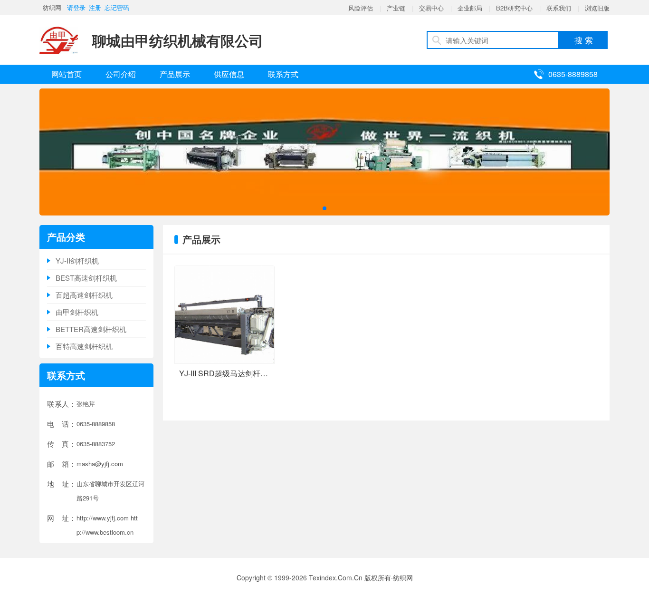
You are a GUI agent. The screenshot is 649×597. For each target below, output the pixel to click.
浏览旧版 (597, 7)
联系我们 (558, 7)
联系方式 (283, 74)
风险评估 (360, 7)
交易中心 (431, 7)
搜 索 (583, 40)
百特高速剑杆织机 (84, 346)
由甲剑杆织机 (77, 312)
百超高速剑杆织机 (84, 295)
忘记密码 (117, 7)
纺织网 (52, 7)
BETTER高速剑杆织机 (91, 329)
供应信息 (229, 74)
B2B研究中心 (514, 7)
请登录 (76, 7)
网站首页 (66, 74)
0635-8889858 (573, 74)
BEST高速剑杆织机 (86, 278)
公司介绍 (120, 74)
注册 (95, 7)
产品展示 (175, 74)
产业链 (396, 7)
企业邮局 (470, 7)
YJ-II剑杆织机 (77, 260)
